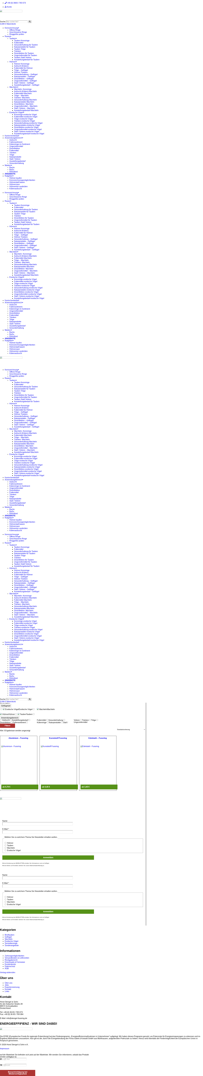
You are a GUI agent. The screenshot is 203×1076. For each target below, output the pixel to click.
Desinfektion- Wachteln (23, 104)
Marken (8, 165)
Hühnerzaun (14, 184)
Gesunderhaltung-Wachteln (25, 100)
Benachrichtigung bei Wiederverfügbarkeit (17, 1073)
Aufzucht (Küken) (21, 66)
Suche (2, 22)
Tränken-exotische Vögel (24, 121)
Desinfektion (14, 148)
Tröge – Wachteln (21, 96)
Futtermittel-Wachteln (23, 93)
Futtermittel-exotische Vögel (25, 117)
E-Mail (5, 829)
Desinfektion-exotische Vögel (26, 127)
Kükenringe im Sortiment (19, 144)
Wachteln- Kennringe (23, 89)
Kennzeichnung (11, 28)
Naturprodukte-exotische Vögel (27, 125)
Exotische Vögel (16, 112)
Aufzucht (13, 140)
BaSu (11, 170)
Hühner (12, 62)
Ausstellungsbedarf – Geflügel (26, 85)
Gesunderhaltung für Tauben (26, 45)
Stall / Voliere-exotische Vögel (26, 132)
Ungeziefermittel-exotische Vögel (28, 129)
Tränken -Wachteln (22, 98)
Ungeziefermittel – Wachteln (25, 106)
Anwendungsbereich (13, 138)
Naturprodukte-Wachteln (24, 102)
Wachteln (13, 87)
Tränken (17, 51)
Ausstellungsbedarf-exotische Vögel (29, 134)
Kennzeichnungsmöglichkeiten (22, 180)
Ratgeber (8, 176)
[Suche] (29, 21)
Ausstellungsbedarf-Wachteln (26, 110)
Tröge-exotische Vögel (23, 119)
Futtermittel (18, 43)
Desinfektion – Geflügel (24, 79)
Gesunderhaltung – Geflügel (26, 74)
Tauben (12, 38)
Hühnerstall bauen (17, 182)
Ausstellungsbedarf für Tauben (26, 60)
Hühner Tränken (21, 72)
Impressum (4, 1049)
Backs (12, 167)
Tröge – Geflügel (21, 70)
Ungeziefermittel (16, 146)
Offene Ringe (14, 30)
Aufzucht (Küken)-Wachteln (25, 91)
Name (4, 821)
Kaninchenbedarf (12, 136)
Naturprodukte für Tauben (24, 47)
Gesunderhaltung (16, 163)
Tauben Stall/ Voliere (22, 57)
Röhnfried (13, 172)
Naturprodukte (15, 157)
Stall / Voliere (14, 159)
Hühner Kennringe (21, 64)
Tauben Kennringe (21, 41)
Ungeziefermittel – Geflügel (25, 81)
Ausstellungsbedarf (17, 161)
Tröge (11, 155)
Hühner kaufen (15, 178)
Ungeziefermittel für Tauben (25, 55)
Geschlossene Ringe (18, 32)
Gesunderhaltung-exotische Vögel (28, 123)
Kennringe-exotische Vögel (25, 115)
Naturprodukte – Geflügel (24, 77)
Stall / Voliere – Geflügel (24, 83)
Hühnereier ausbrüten (18, 186)
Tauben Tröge (20, 49)
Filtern (7, 726)
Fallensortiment (15, 142)
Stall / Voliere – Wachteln (24, 108)
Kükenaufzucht (15, 189)
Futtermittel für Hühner (23, 68)
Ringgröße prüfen (16, 34)
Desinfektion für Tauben (24, 53)
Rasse (7, 36)
